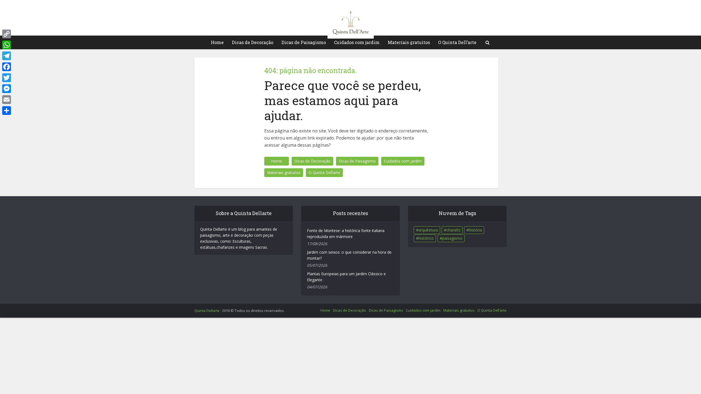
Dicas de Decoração (252, 42)
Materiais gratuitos (409, 42)
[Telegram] (6, 55)
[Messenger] (6, 88)
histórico (426, 238)
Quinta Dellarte (207, 310)
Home (217, 42)
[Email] (6, 99)
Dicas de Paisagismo (303, 42)
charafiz (453, 230)
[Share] (6, 110)
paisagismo (452, 238)
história (475, 230)
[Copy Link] (6, 33)
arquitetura (428, 230)
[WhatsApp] (6, 44)
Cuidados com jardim (357, 42)
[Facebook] (6, 66)
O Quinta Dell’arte (457, 42)
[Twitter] (6, 77)
